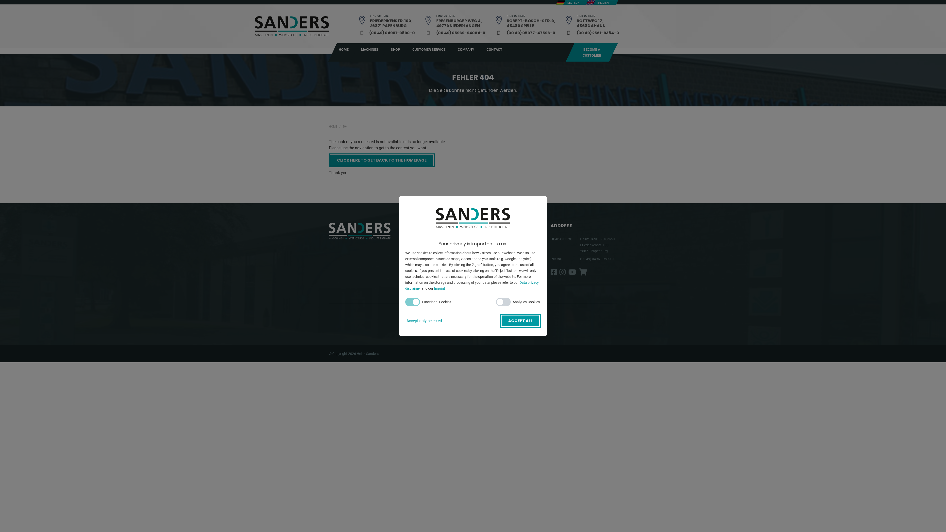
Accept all (520, 321)
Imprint (439, 288)
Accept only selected (424, 320)
